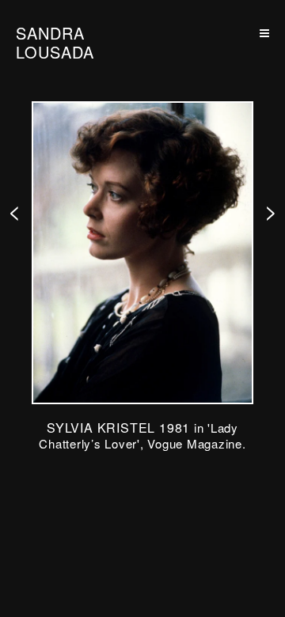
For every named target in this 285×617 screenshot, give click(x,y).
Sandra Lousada (55, 43)
